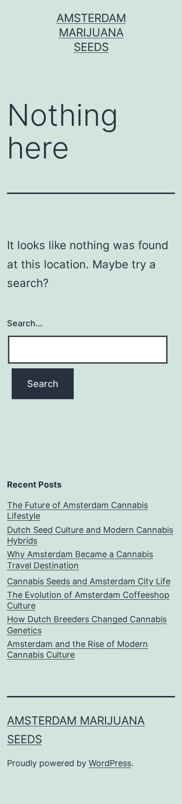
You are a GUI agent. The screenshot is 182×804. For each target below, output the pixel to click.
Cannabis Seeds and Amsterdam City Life (88, 581)
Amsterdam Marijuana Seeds (91, 32)
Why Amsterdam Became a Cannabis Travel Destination (80, 559)
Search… (24, 323)
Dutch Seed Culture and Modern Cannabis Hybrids (90, 535)
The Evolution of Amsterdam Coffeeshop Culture (88, 600)
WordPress (110, 763)
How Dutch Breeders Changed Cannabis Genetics (87, 624)
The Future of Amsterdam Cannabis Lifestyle (77, 510)
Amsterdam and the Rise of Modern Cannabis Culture (77, 649)
